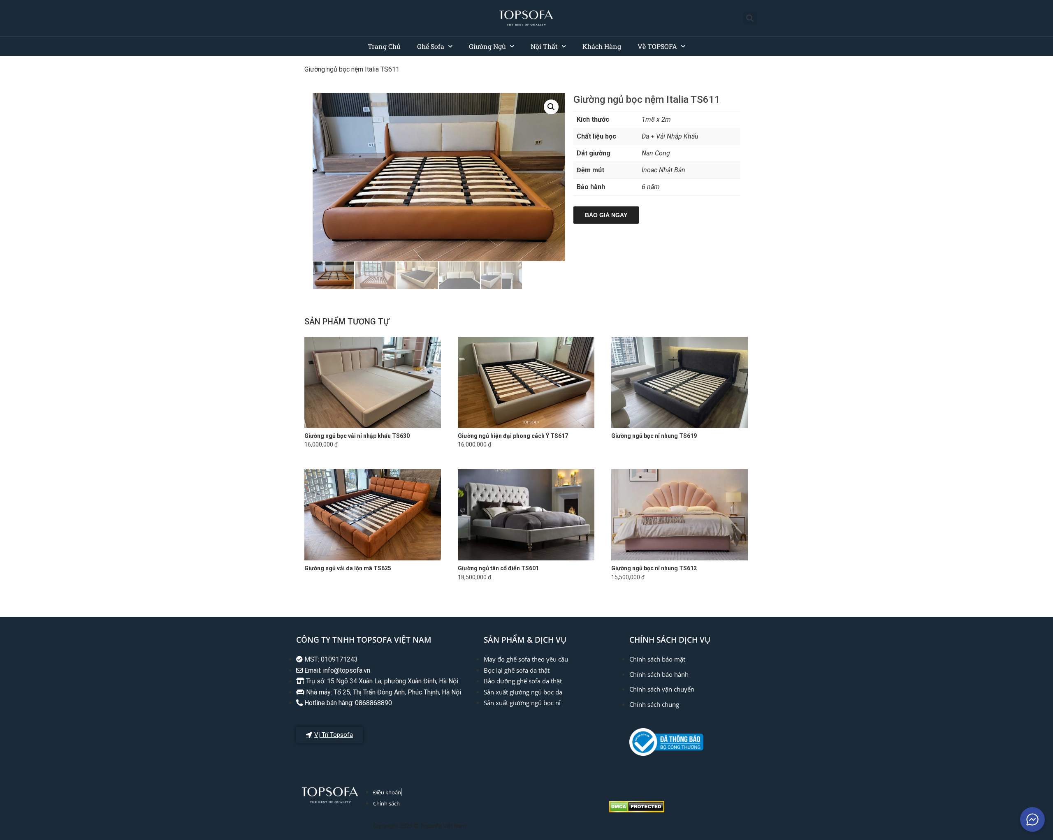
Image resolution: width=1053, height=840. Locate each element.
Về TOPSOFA (657, 46)
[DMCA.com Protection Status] (636, 810)
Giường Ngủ (487, 46)
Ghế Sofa (430, 46)
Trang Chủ (384, 46)
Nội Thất (544, 46)
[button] (750, 18)
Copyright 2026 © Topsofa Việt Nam (419, 826)
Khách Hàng (601, 46)
